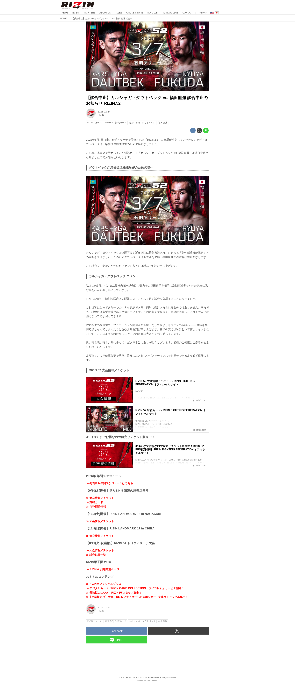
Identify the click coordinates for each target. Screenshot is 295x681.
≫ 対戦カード (94, 502)
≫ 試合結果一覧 (96, 554)
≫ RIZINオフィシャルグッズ (103, 583)
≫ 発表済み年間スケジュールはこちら (109, 483)
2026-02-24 (104, 111)
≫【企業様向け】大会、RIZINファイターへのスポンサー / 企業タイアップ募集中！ (137, 596)
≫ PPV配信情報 (96, 506)
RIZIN (101, 115)
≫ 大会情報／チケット (100, 497)
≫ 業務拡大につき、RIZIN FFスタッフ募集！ (114, 592)
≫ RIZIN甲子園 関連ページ (102, 569)
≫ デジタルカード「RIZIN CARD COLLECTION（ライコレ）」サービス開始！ (135, 588)
